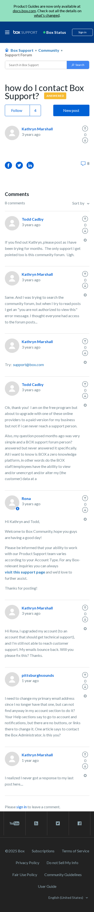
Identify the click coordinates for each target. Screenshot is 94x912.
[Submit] (78, 65)
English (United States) (66, 897)
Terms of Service (75, 851)
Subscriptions (43, 851)
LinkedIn (30, 165)
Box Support (22, 50)
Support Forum (18, 54)
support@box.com (28, 364)
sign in (21, 806)
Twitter (19, 165)
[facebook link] (79, 823)
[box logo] (25, 32)
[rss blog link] (36, 823)
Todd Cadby (33, 219)
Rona (26, 498)
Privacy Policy (27, 862)
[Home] (25, 32)
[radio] (85, 129)
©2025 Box (15, 851)
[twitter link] (58, 823)
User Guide (47, 886)
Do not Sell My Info (62, 862)
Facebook (8, 165)
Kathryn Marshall (37, 128)
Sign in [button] (82, 32)
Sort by (78, 203)
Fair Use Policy (24, 874)
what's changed (47, 15)
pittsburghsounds (38, 675)
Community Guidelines (63, 874)
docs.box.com (24, 10)
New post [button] (71, 110)
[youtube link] (14, 823)
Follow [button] (16, 110)
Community (48, 50)
